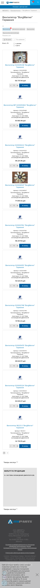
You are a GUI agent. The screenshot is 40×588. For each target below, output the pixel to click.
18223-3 (22, 431)
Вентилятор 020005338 (26, 560)
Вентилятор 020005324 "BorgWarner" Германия (20, 386)
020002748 (23, 311)
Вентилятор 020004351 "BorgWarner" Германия (20, 266)
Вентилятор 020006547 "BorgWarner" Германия (20, 186)
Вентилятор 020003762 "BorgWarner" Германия (20, 226)
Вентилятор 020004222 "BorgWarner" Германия (20, 146)
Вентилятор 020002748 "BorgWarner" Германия (20, 306)
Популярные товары (17, 556)
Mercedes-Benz (20, 558)
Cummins (6, 556)
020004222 (23, 150)
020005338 (23, 70)
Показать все (6, 35)
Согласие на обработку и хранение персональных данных (20, 548)
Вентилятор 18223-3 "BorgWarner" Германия (20, 426)
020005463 (23, 110)
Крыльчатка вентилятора (11, 33)
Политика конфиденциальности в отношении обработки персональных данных (20, 545)
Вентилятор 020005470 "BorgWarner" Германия (20, 346)
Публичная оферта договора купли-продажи (20, 553)
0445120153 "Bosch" (12, 560)
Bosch (12, 558)
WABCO (7, 558)
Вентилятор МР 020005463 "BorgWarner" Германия (20, 106)
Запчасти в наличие (18, 29)
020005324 (23, 391)
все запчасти (30, 558)
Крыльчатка (30, 29)
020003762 (23, 230)
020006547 (23, 190)
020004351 (23, 271)
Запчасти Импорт (30, 556)
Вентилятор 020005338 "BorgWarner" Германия (20, 66)
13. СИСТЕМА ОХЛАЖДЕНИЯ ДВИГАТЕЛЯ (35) (19, 475)
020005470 (23, 351)
